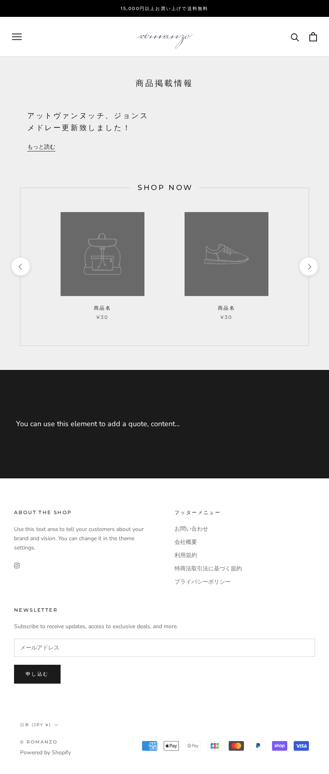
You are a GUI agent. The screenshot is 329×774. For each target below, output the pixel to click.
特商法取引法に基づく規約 (208, 568)
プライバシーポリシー (203, 582)
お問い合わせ (191, 529)
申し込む (37, 674)
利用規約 (186, 555)
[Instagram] (17, 565)
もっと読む (41, 147)
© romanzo (38, 742)
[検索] (295, 37)
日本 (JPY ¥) (35, 724)
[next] (308, 266)
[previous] (20, 266)
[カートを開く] (313, 36)
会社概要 (186, 542)
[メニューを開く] (17, 36)
